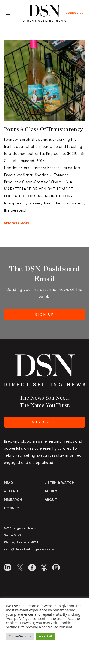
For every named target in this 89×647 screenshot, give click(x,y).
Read (8, 483)
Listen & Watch (60, 483)
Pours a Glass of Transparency (43, 129)
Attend (11, 491)
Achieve (52, 491)
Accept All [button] (45, 636)
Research (13, 500)
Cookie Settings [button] (20, 636)
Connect (13, 508)
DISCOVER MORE (17, 223)
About (51, 500)
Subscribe (74, 13)
